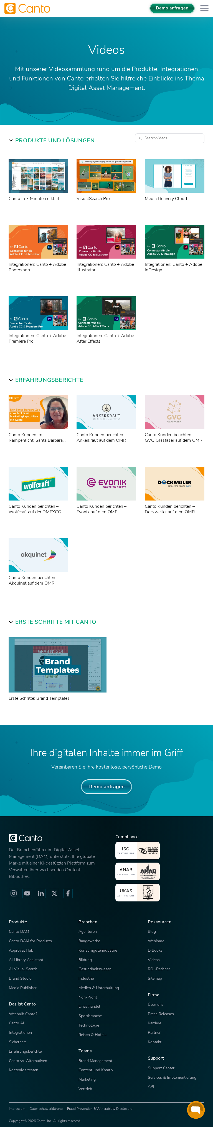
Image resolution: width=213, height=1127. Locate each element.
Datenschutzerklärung (46, 1108)
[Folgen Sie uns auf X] (54, 893)
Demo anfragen (172, 8)
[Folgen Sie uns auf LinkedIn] (40, 893)
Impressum (17, 1108)
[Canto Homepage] (28, 8)
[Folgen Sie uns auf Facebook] (68, 893)
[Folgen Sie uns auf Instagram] (13, 893)
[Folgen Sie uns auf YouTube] (27, 893)
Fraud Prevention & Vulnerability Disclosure (99, 1108)
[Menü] (204, 8)
